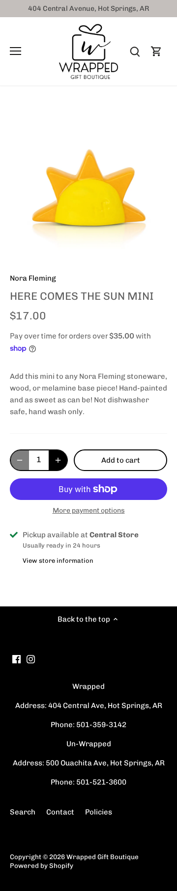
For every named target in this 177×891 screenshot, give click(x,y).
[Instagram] (31, 659)
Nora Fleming (33, 278)
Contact (60, 812)
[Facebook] (16, 659)
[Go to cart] (156, 51)
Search (22, 812)
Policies (98, 812)
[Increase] (58, 460)
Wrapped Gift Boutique (102, 857)
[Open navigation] (15, 51)
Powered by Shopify (41, 865)
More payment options (89, 510)
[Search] (135, 51)
